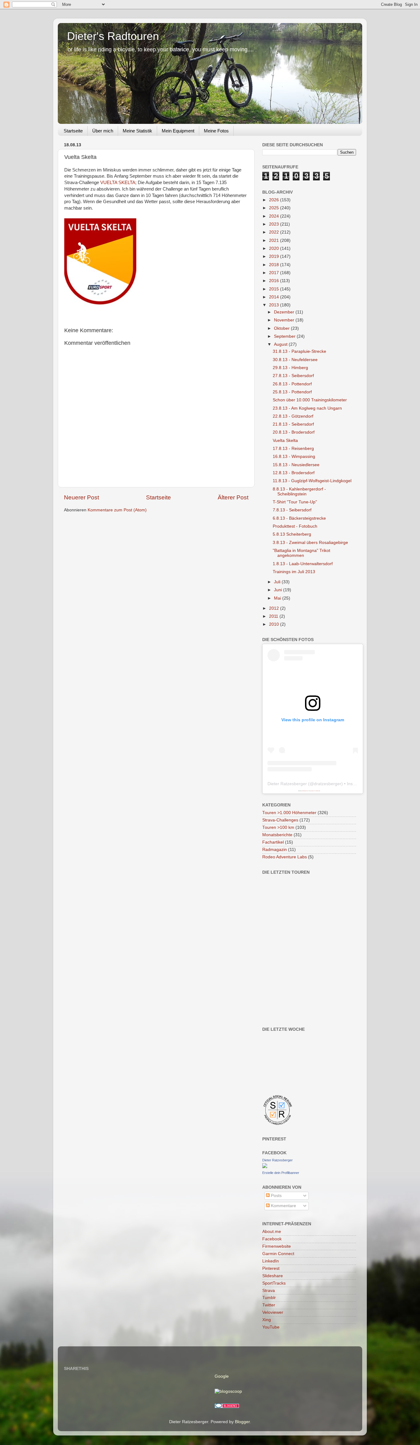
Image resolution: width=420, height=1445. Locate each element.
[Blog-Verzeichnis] (227, 1406)
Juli (278, 582)
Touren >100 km (278, 827)
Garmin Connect (278, 1253)
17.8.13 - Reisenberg (293, 448)
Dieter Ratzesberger (287, 783)
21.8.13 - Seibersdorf (293, 424)
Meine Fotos (216, 130)
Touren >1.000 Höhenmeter (289, 812)
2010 (274, 624)
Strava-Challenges (280, 820)
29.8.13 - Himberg (290, 367)
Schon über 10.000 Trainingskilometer (310, 400)
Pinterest (270, 1268)
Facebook (272, 1239)
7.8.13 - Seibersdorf (292, 510)
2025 (274, 208)
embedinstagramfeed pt (305, 790)
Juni (278, 590)
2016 (274, 280)
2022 (274, 232)
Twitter (268, 1305)
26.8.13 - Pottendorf (292, 384)
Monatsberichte (277, 835)
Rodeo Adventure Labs (284, 857)
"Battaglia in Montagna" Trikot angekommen (301, 553)
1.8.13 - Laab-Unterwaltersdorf (303, 563)
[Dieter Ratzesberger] (264, 1166)
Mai (278, 598)
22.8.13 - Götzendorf (293, 416)
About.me (271, 1231)
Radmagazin (274, 849)
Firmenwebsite (276, 1246)
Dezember (284, 312)
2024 (274, 216)
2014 (274, 297)
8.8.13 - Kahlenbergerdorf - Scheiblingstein (299, 491)
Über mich (102, 130)
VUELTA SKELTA (117, 182)
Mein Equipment (178, 130)
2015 (274, 289)
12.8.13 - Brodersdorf (294, 473)
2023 (274, 224)
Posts (276, 1195)
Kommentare (283, 1205)
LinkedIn (270, 1261)
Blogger (242, 1421)
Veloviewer (272, 1312)
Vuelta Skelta (285, 440)
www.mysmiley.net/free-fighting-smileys (314, 790)
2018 (274, 264)
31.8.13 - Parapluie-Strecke (299, 351)
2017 (274, 272)
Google (222, 1376)
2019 (274, 256)
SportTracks (274, 1283)
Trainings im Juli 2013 (294, 571)
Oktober (282, 328)
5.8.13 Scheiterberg (292, 534)
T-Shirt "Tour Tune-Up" (295, 502)
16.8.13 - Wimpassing (294, 456)
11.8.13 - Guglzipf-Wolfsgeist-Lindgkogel (312, 480)
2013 (274, 305)
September (285, 336)
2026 (274, 200)
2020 (274, 248)
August (281, 344)
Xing (266, 1319)
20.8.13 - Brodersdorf (294, 432)
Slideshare (272, 1276)
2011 (274, 616)
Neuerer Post (81, 497)
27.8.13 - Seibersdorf (293, 375)
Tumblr (269, 1297)
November (284, 320)
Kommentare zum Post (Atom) (117, 510)
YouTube (270, 1327)
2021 (274, 240)
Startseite (73, 130)
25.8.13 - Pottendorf (292, 392)
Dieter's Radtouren (113, 36)
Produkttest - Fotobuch (295, 526)
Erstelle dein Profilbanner (280, 1173)
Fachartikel (273, 842)
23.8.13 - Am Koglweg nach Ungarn (307, 408)
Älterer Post (233, 497)
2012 (274, 608)
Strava (268, 1290)
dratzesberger (327, 783)
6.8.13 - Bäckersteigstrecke (299, 518)
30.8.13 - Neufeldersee (295, 359)
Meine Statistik (137, 130)
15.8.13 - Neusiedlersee (296, 465)
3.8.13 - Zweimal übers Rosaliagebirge (310, 542)
